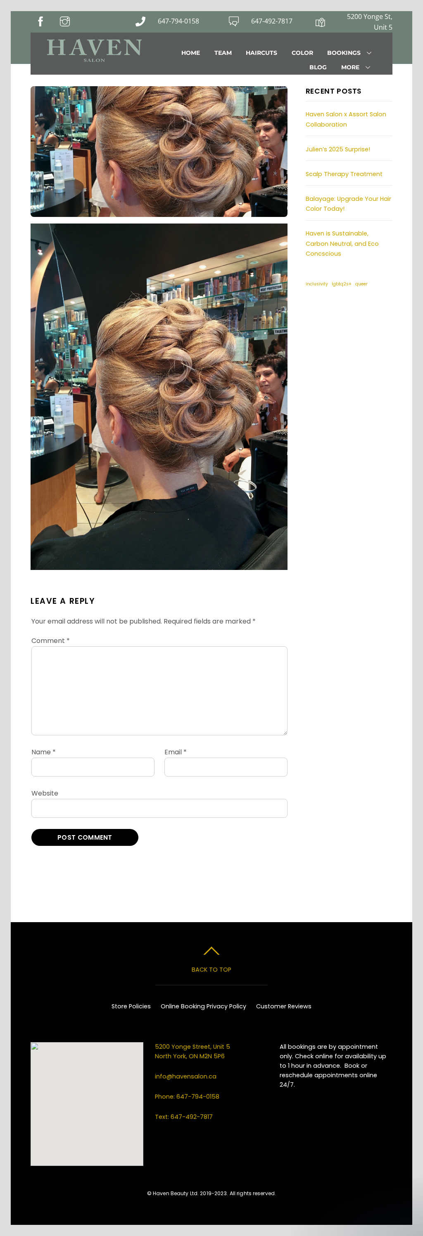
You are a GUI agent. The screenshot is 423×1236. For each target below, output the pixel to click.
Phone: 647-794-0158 (187, 1096)
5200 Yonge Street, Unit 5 (193, 1047)
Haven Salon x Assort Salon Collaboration (346, 119)
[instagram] (338, 312)
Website (44, 793)
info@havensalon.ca (185, 1076)
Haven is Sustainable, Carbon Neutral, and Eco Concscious (342, 243)
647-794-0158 (178, 21)
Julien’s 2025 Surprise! (338, 149)
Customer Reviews (283, 1006)
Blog (318, 67)
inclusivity (317, 284)
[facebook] (316, 312)
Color (302, 53)
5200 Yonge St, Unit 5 (369, 22)
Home (190, 53)
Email (175, 752)
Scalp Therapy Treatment (344, 174)
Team (223, 53)
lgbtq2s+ (342, 284)
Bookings (344, 53)
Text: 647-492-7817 (184, 1117)
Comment (50, 640)
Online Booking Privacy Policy (203, 1006)
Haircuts (261, 53)
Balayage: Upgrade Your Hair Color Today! (348, 204)
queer (361, 284)
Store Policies (131, 1006)
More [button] (350, 67)
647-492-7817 (271, 21)
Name (43, 752)
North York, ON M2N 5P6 (190, 1056)
